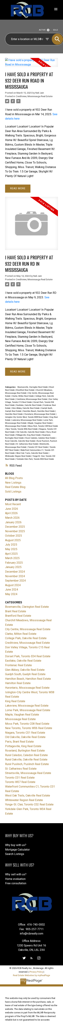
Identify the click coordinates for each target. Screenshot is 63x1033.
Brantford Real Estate (25, 390)
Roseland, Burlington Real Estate (25, 750)
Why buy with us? (15, 845)
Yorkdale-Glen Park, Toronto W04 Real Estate (35, 459)
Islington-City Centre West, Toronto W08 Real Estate (26, 417)
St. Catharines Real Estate (27, 444)
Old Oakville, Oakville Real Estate (30, 432)
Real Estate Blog (15, 487)
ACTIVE (42, 30)
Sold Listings (13, 491)
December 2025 (15, 526)
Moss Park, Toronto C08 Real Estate (43, 426)
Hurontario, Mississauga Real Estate (40, 414)
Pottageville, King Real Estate (28, 435)
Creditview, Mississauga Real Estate (34, 96)
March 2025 (12, 558)
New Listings (13, 482)
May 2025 (11, 549)
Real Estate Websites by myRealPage (31, 975)
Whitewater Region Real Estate (18, 456)
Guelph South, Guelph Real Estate (25, 674)
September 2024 (15, 580)
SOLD (55, 30)
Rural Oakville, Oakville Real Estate (20, 441)
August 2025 (13, 540)
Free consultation (15, 883)
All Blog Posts (14, 478)
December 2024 (15, 571)
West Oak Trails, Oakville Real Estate (32, 453)
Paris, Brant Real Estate (19, 741)
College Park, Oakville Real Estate (26, 638)
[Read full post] (31, 64)
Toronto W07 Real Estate (20, 782)
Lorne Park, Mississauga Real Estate (27, 710)
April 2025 (11, 553)
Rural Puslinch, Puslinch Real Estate (27, 764)
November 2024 (15, 576)
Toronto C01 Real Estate (38, 447)
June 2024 (11, 589)
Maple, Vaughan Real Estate (40, 423)
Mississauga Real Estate (16, 426)
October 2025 (13, 535)
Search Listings (14, 854)
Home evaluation (15, 879)
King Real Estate (15, 701)
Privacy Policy (36, 971)
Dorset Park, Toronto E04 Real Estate (27, 656)
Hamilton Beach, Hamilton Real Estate (39, 411)
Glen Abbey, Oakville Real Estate (26, 408)
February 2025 (14, 562)
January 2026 (13, 522)
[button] (24, 958)
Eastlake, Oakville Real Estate (29, 405)
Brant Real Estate (15, 611)
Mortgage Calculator (17, 849)
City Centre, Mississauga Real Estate (27, 629)
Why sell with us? (15, 874)
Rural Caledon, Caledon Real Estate (40, 438)
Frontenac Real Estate (18, 665)
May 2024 (11, 594)
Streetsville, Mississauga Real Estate (28, 773)
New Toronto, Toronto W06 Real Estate (22, 429)
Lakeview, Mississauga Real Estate (27, 420)
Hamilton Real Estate (14, 414)
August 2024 (13, 585)
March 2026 (12, 517)
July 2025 (11, 544)
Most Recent (13, 504)
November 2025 (15, 531)
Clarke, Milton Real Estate (23, 396)
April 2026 (11, 513)
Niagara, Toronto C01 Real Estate (25, 732)
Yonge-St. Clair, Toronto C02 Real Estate (29, 804)
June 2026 (11, 508)
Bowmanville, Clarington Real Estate (33, 387)
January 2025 (13, 567)
